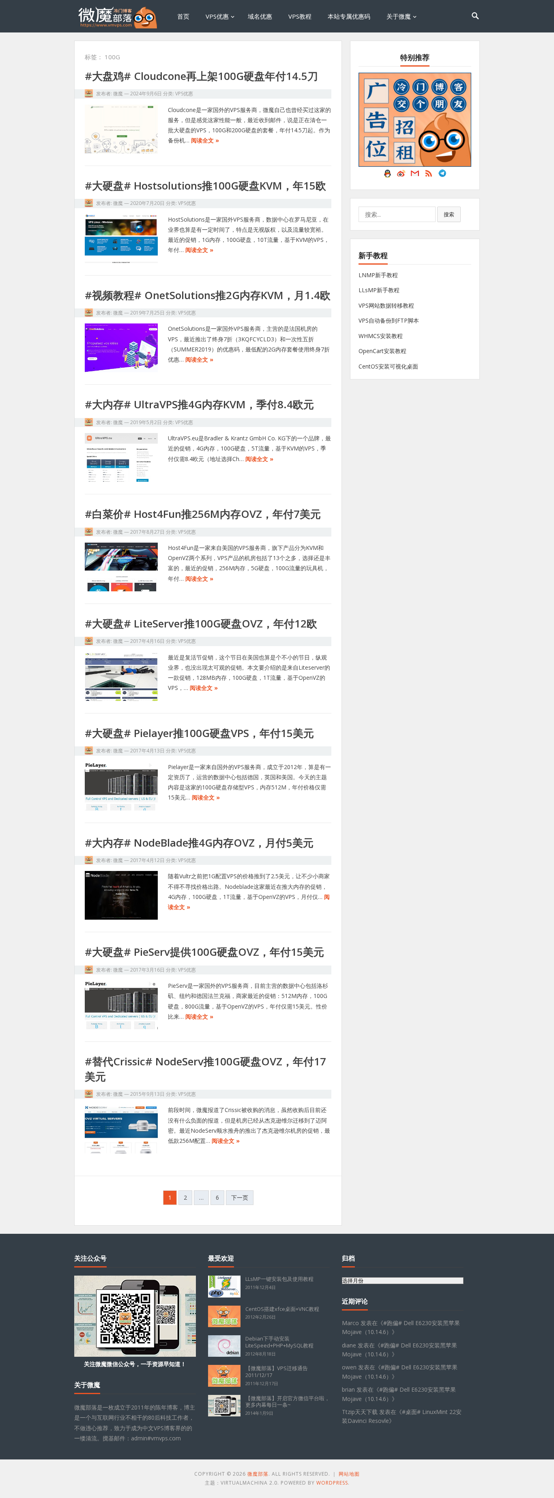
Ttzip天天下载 (360, 1412)
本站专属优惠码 (349, 16)
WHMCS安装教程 (381, 336)
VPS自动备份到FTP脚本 (389, 320)
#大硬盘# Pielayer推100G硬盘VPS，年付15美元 (199, 733)
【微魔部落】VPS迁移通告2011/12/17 (276, 1371)
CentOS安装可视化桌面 (388, 366)
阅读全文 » (205, 140)
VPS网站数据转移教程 (386, 305)
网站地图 (349, 1473)
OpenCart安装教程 (382, 351)
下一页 (239, 1197)
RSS (429, 175)
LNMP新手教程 (378, 275)
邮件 (415, 175)
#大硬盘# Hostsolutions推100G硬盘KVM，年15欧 (205, 185)
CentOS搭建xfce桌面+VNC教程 (282, 1309)
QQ (387, 175)
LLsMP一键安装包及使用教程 (279, 1278)
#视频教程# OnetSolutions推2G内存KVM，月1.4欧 (208, 295)
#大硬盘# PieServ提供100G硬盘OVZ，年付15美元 (204, 951)
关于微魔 (399, 16)
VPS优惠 (217, 16)
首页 (183, 16)
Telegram (442, 175)
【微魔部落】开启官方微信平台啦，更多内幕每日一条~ (287, 1402)
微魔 (118, 93)
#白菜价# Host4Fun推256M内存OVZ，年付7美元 (203, 514)
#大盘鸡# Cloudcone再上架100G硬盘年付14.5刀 (201, 76)
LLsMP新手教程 (379, 290)
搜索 (449, 214)
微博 (401, 175)
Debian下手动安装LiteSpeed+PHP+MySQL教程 (279, 1342)
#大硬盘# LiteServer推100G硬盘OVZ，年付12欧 (201, 623)
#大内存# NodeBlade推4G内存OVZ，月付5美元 (199, 842)
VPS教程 (299, 16)
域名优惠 (260, 16)
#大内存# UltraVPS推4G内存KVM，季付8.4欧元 (199, 404)
